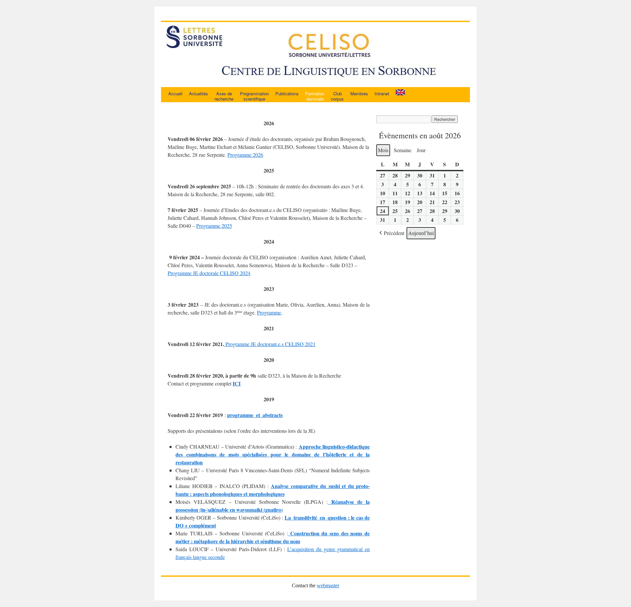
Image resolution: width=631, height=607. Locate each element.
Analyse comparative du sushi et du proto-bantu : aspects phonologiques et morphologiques (272, 490)
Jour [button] (421, 150)
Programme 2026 (245, 154)
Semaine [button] (402, 150)
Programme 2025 (214, 225)
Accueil (175, 93)
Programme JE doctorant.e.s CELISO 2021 (270, 343)
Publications (287, 93)
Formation (314, 96)
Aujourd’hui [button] (421, 232)
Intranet (382, 93)
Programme (269, 312)
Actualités (198, 93)
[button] (391, 233)
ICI (237, 383)
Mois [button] (383, 150)
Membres (359, 93)
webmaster (328, 585)
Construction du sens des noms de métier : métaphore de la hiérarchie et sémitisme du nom (272, 537)
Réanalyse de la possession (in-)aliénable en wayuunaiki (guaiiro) (272, 505)
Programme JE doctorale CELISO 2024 (209, 272)
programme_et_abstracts (255, 415)
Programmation (254, 96)
